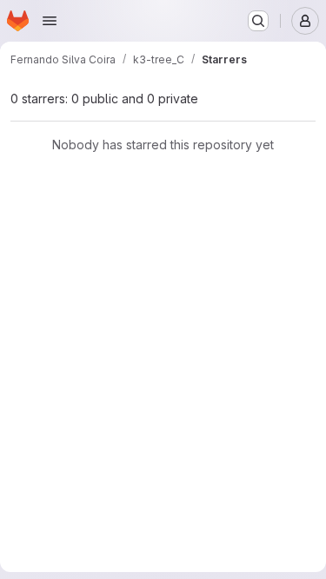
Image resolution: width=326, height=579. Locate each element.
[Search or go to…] (258, 20)
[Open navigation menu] (49, 21)
